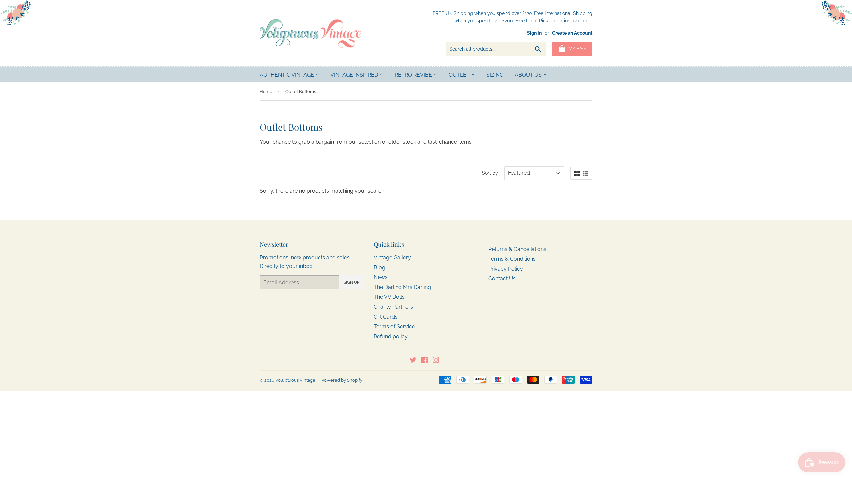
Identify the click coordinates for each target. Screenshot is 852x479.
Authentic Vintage (287, 75)
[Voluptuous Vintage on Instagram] (436, 361)
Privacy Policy (505, 269)
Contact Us (502, 278)
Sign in (534, 33)
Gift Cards (386, 317)
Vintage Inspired (354, 75)
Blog (379, 267)
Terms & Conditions (512, 259)
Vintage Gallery (392, 257)
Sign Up (351, 282)
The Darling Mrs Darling (402, 287)
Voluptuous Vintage (295, 380)
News (381, 277)
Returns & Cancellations (517, 249)
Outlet (460, 75)
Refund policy (391, 336)
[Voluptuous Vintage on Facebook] (424, 361)
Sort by (490, 173)
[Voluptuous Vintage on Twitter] (413, 361)
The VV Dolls (389, 297)
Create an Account (572, 33)
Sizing (494, 75)
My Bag (576, 48)
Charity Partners (393, 307)
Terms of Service (394, 326)
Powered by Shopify (341, 380)
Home (266, 91)
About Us (529, 75)
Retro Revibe (414, 75)
